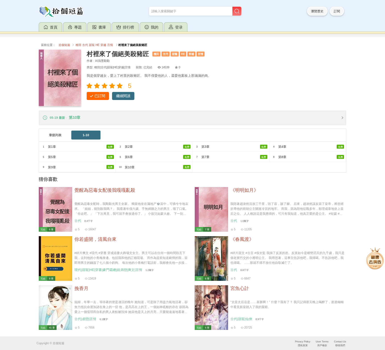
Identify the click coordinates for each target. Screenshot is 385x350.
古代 (85, 45)
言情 (110, 45)
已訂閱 (99, 96)
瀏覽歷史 (317, 11)
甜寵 (92, 45)
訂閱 (337, 11)
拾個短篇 (64, 45)
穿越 (103, 45)
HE (98, 45)
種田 (78, 45)
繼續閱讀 (123, 96)
